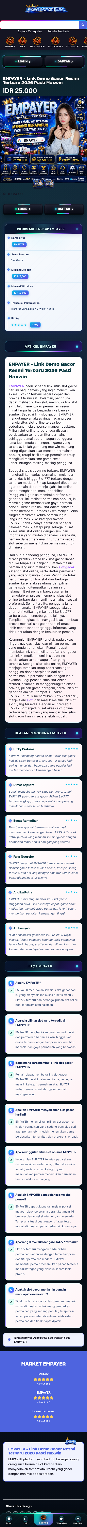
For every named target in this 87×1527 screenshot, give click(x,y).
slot (30, 700)
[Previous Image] (3, 140)
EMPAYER (16, 386)
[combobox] (39, 25)
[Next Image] (84, 140)
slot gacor (66, 567)
